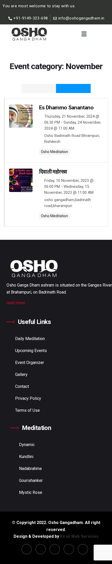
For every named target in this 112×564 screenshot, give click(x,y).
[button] (83, 34)
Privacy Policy (28, 398)
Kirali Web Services (79, 536)
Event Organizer (29, 362)
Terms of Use (27, 410)
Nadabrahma (30, 468)
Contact (22, 386)
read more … (18, 302)
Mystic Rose (30, 492)
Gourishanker (31, 480)
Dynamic (27, 444)
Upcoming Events (31, 350)
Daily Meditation (30, 338)
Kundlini (26, 456)
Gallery (21, 374)
